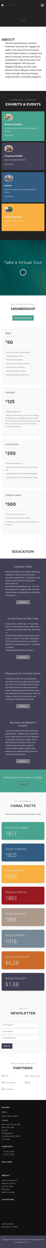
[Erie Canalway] (8, 1089)
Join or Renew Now (23, 318)
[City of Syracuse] (8, 1082)
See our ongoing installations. (15, 160)
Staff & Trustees (8, 1192)
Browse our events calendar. (14, 221)
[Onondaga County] (32, 1076)
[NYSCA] (5, 1076)
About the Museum (9, 1180)
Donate (23, 784)
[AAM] (27, 1082)
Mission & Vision (8, 1183)
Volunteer (6, 1189)
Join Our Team (7, 1186)
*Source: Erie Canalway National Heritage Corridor (23, 814)
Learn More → (9, 135)
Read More (23, 602)
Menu (42, 5)
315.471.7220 (8, 1154)
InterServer (27, 1242)
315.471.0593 (8, 1151)
